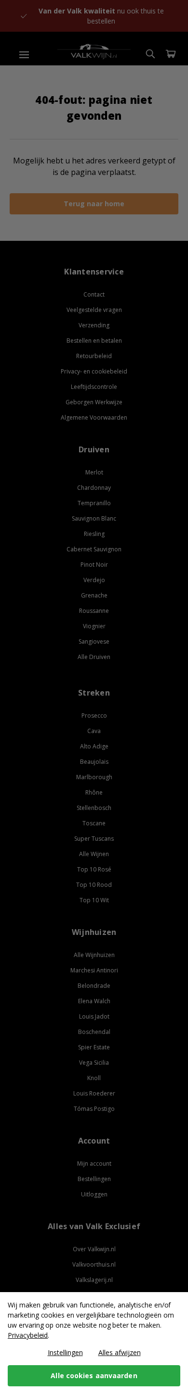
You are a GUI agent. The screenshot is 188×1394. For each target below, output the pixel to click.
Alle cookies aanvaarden (94, 1375)
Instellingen (65, 1352)
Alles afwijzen (119, 1352)
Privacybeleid (28, 1335)
